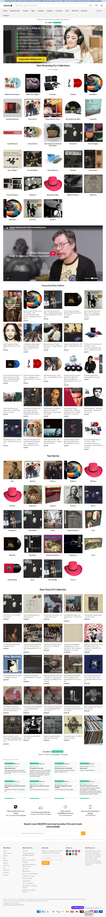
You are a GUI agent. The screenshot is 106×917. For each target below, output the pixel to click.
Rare (33, 11)
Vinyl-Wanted (22, 815)
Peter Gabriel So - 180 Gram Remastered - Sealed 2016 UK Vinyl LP (93, 410)
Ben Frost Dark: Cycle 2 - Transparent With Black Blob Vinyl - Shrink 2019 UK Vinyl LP (12, 739)
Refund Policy (26, 871)
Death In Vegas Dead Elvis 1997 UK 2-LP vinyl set (52, 737)
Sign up (45, 863)
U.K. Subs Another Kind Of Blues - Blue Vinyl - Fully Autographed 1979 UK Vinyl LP (93, 678)
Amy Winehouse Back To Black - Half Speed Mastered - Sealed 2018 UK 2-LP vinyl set (53, 314)
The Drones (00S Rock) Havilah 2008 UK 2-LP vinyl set (32, 677)
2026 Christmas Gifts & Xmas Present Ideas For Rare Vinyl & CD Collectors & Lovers (24, 901)
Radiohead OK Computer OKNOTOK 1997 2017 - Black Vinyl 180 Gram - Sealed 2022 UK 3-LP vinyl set (72, 379)
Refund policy (22, 899)
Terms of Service (27, 878)
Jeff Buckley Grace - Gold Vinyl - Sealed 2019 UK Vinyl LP (53, 377)
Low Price (59, 11)
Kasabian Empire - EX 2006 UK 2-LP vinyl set (73, 737)
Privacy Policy (26, 881)
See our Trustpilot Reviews (30, 873)
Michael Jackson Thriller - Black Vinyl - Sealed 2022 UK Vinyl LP (53, 346)
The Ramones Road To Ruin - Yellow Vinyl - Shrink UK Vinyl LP (53, 646)
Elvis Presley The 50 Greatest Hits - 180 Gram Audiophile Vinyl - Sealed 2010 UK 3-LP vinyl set (72, 411)
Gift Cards (25, 869)
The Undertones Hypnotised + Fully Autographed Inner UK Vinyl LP (53, 708)
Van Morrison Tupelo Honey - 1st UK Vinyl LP (93, 616)
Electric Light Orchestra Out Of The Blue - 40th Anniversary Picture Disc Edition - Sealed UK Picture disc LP (33, 314)
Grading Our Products (29, 876)
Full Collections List (32, 899)
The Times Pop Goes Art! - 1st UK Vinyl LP (32, 616)
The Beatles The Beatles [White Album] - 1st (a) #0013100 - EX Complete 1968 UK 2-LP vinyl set (72, 647)
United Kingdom (92, 908)
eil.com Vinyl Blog (28, 883)
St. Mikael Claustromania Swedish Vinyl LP (11, 645)
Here (55, 69)
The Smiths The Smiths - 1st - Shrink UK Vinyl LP (53, 616)
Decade (40, 11)
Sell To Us (75, 11)
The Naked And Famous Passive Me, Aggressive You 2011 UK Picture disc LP (12, 708)
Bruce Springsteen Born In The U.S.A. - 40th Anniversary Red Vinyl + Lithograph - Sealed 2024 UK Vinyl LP (93, 443)
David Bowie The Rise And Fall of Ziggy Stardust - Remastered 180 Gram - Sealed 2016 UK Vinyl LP (32, 411)
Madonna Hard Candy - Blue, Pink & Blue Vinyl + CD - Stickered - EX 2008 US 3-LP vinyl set (93, 647)
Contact (6, 15)
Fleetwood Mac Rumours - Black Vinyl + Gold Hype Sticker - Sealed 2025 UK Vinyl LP (92, 314)
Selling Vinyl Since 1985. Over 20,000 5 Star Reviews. (53, 19)
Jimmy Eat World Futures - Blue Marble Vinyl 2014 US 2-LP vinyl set (73, 708)
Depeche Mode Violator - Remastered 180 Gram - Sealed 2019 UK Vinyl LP (72, 441)
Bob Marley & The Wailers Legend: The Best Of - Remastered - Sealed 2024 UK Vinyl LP (52, 411)
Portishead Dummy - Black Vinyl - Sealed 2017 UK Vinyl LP (12, 441)
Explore (49, 11)
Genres (25, 11)
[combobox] (51, 6)
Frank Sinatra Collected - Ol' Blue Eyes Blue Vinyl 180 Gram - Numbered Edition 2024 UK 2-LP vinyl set (12, 378)
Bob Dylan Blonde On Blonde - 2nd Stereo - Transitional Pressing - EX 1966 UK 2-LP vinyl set (53, 678)
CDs (67, 11)
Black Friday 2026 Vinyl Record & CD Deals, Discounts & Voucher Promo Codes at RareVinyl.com (62, 899)
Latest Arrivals (15, 11)
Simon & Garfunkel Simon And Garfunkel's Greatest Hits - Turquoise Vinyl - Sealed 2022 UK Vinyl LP (32, 442)
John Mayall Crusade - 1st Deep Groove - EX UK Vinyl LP (72, 617)
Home (5, 11)
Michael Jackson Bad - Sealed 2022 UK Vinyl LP (92, 376)
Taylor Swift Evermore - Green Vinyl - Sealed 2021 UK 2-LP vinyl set (11, 410)
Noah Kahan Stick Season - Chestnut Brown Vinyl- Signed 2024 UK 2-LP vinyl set (72, 678)
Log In (100, 11)
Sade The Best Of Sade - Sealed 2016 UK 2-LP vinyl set (11, 346)
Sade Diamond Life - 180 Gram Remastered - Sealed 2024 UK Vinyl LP (52, 441)
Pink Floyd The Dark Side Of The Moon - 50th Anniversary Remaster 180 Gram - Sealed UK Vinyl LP (93, 347)
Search (5, 899)
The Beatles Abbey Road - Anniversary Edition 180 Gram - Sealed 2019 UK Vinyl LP (32, 347)
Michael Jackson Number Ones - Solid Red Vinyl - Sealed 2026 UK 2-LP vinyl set (32, 378)
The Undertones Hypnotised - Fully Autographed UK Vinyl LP (33, 708)
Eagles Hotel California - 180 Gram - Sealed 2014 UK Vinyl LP (73, 346)
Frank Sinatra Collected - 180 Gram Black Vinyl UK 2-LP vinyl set (72, 313)
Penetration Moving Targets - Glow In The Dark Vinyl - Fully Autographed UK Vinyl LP (32, 647)
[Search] (90, 6)
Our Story (84, 11)
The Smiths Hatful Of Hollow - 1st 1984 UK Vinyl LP (12, 676)
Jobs (24, 857)
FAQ (47, 901)
